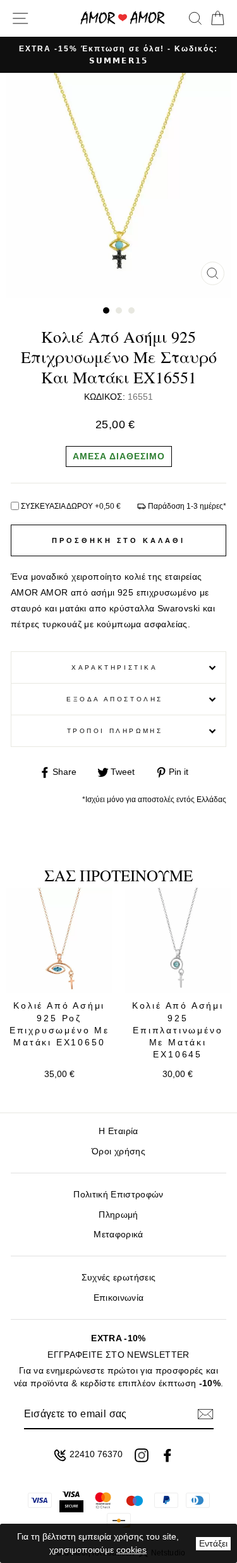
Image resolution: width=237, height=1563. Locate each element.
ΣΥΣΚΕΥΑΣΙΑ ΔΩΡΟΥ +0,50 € (71, 506)
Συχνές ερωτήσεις (118, 1277)
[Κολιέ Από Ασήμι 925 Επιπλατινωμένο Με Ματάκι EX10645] (178, 941)
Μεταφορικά (118, 1234)
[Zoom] (212, 273)
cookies (131, 1550)
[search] (195, 18)
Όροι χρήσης (118, 1151)
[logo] (122, 18)
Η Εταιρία (118, 1131)
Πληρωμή (118, 1215)
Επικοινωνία (119, 1298)
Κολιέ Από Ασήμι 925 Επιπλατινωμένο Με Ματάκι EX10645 (178, 1029)
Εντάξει (213, 1543)
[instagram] (142, 1455)
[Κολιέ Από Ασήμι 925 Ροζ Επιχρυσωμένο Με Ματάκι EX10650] (59, 941)
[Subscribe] (205, 1414)
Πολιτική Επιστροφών (118, 1194)
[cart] (215, 18)
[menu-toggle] (20, 18)
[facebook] (167, 1455)
